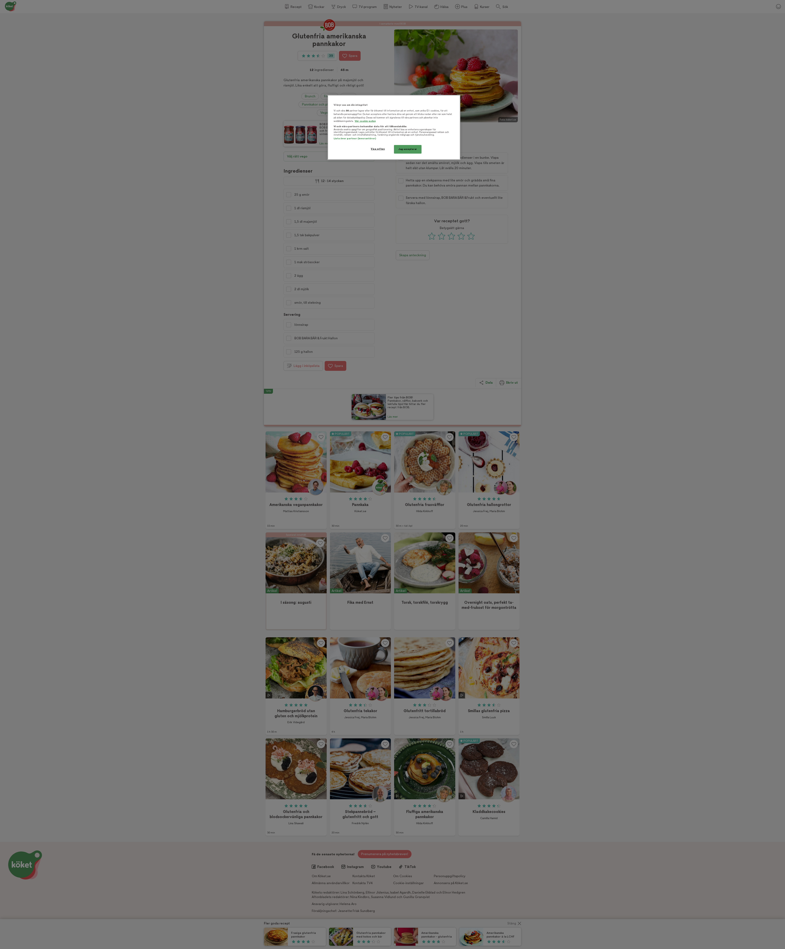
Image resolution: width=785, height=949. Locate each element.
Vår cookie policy (365, 121)
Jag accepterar (407, 149)
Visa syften (378, 149)
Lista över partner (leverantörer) (355, 138)
